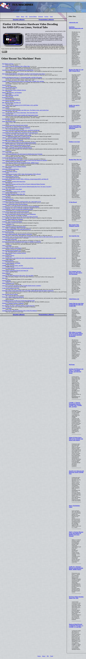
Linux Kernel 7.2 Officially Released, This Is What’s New (16, 66)
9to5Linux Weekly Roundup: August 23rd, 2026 (76, 597)
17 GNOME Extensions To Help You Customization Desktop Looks (18, 300)
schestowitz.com (73, 22)
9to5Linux (72, 364)
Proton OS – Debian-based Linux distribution (13, 297)
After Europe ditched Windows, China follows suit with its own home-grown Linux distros (23, 73)
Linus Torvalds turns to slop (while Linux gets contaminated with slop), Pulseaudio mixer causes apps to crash (29, 258)
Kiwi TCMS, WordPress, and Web (10, 95)
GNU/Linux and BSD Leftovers (9, 87)
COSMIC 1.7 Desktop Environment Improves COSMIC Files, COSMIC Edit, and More (75, 404)
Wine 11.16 (5, 278)
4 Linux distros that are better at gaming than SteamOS (15, 211)
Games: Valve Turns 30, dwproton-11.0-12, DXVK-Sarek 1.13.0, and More (20, 105)
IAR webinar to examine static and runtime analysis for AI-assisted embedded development (76, 334)
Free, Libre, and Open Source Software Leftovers (14, 90)
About (22, 16)
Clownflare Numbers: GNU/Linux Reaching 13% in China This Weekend (19, 310)
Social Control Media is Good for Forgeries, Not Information (75, 127)
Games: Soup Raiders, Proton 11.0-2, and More (13, 191)
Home (17, 16)
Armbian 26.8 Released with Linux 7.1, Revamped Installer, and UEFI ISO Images (76, 371)
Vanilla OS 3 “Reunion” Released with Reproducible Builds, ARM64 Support (76, 568)
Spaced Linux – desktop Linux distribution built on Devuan (16, 145)
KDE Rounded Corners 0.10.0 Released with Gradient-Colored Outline (19, 142)
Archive (46, 16)
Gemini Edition (33, 16)
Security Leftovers (19, 19)
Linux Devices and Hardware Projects (11, 100)
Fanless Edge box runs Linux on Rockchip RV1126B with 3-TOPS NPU (76, 305)
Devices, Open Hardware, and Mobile (11, 263)
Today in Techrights (7, 151)
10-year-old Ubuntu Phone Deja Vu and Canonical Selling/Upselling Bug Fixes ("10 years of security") (26, 186)
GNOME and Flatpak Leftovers (9, 171)
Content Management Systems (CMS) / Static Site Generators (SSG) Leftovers (21, 174)
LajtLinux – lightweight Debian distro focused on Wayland (16, 137)
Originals (40, 16)
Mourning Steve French (8, 231)
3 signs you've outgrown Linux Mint (10, 288)
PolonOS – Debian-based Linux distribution (12, 219)
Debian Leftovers (6, 273)
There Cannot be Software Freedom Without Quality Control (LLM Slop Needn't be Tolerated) (24, 160)
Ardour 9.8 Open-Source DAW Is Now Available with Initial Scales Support (76, 439)
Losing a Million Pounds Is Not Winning (11, 248)
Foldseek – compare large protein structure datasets (15, 204)
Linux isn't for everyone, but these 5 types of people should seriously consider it (21, 285)
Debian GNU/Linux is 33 (8, 283)
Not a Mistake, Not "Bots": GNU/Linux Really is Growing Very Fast (18, 305)
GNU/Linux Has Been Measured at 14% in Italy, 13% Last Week (17, 275)
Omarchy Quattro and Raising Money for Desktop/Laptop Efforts (17, 268)
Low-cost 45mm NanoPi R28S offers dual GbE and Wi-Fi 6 (16, 229)
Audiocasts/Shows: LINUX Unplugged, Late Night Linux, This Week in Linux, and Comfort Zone (25, 110)
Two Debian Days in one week (9, 239)
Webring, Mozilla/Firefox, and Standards (12, 92)
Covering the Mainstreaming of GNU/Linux (12, 157)
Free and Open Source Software (10, 294)
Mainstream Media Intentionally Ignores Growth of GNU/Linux (17, 234)
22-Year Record (73, 202)
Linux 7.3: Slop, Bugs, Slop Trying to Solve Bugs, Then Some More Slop (20, 112)
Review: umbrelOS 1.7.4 (8, 224)
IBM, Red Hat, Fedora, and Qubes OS (11, 102)
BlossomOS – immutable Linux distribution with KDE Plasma (17, 147)
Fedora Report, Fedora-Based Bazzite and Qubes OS (15, 270)
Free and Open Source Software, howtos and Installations (16, 127)
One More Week (6, 119)
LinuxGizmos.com (74, 299)
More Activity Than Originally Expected (74, 225)
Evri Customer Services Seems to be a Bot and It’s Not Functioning (75, 273)
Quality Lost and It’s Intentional (74, 106)
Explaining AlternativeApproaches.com (76, 27)
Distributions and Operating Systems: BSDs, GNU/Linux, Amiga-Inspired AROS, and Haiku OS (25, 179)
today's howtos (5, 107)
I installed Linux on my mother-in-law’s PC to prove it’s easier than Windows (20, 206)
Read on (4, 51)
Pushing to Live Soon (74, 141)
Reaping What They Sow (75, 159)
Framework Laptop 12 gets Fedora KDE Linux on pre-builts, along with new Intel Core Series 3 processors (28, 290)
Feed (51, 16)
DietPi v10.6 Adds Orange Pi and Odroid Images (14, 226)
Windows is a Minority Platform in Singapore (13, 303)
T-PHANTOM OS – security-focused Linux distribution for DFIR (17, 209)
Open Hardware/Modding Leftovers (10, 176)
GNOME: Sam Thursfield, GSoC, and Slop (12, 265)
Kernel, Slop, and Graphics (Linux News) (12, 189)
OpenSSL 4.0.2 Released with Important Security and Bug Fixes (76, 472)
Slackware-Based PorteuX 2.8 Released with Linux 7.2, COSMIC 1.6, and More (76, 626)
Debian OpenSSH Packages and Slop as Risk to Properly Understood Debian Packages (23, 184)
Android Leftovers (6, 196)
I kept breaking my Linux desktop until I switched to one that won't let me (20, 132)
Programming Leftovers (46, 19)
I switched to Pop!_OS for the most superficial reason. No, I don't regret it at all (21, 201)
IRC (27, 16)
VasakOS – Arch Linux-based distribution (12, 221)
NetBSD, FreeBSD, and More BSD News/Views (13, 181)
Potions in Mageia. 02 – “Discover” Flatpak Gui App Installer (16, 135)
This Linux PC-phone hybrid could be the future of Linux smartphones (19, 214)
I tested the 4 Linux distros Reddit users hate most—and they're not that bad (20, 130)
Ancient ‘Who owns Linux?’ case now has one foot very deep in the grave (20, 216)
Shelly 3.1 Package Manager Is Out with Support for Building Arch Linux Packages (76, 534)
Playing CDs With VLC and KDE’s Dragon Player (76, 70)
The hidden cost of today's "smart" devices (12, 140)
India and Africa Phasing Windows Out (11, 250)
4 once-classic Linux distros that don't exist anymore (15, 125)
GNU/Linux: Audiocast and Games (10, 169)
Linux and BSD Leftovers (8, 255)
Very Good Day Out (74, 236)
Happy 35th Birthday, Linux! (9, 121)
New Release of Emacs (8, 63)
